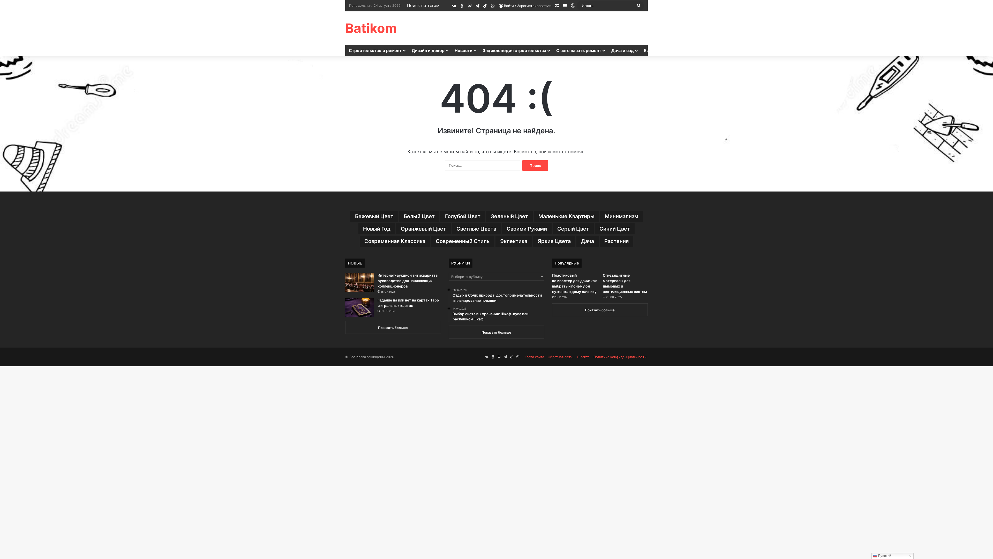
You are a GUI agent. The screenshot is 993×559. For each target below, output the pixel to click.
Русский (884, 556)
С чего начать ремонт (578, 50)
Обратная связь (560, 357)
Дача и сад (622, 50)
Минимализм (621, 216)
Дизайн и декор (428, 50)
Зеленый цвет (509, 216)
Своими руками (527, 229)
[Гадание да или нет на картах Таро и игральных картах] (359, 307)
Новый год (376, 229)
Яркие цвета (554, 241)
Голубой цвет (462, 216)
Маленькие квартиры (566, 216)
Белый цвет (419, 216)
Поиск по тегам (423, 5)
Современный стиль (463, 241)
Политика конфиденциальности (619, 357)
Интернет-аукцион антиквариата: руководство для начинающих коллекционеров (408, 280)
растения (616, 241)
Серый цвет (573, 229)
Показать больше (393, 328)
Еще (648, 50)
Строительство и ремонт (375, 50)
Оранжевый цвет (423, 229)
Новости (463, 50)
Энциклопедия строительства (514, 50)
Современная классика (394, 241)
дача (587, 241)
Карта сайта (534, 357)
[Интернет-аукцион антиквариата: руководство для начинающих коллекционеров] (359, 282)
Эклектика (513, 241)
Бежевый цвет (374, 216)
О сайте (583, 357)
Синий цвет (614, 229)
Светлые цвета (476, 229)
